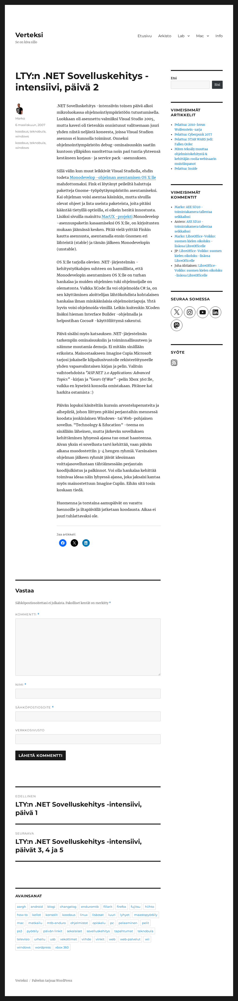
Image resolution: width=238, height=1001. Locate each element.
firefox (121, 906)
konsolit (52, 915)
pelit (145, 923)
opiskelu (99, 923)
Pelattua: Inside (186, 169)
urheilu (39, 939)
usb (53, 939)
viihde (86, 939)
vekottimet (68, 939)
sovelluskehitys (98, 931)
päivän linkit (52, 931)
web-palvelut (130, 939)
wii (147, 939)
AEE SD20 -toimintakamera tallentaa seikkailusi (193, 212)
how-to (22, 915)
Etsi (174, 78)
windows (22, 136)
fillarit (107, 906)
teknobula (38, 131)
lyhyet (124, 915)
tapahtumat (123, 931)
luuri (112, 915)
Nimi (20, 685)
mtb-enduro (56, 923)
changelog (68, 906)
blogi (51, 906)
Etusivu (145, 36)
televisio (23, 939)
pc (112, 923)
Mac (200, 36)
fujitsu (135, 906)
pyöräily (33, 931)
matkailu (35, 923)
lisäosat (98, 915)
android (37, 906)
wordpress (43, 947)
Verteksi (29, 35)
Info (219, 36)
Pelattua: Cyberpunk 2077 (193, 134)
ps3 (19, 931)
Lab (181, 36)
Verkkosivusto (30, 730)
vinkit (100, 939)
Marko (20, 118)
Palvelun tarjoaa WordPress (52, 981)
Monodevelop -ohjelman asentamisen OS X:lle (113, 177)
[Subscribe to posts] (174, 363)
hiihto (149, 906)
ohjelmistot (79, 923)
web (112, 939)
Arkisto (164, 36)
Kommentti (27, 614)
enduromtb (90, 906)
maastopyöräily (145, 915)
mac (20, 923)
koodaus (21, 131)
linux (84, 915)
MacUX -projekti (117, 216)
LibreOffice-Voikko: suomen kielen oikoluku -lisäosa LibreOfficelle (195, 241)
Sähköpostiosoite (34, 707)
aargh (21, 906)
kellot (36, 915)
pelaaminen (128, 923)
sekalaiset (74, 931)
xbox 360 (62, 947)
